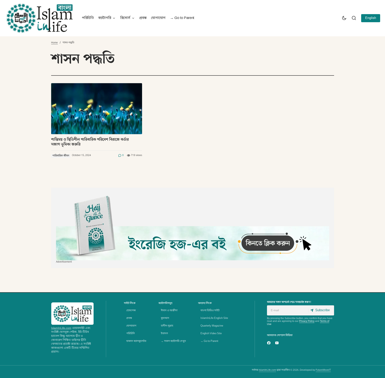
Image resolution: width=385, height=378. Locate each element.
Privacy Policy (306, 321)
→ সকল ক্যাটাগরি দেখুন (173, 341)
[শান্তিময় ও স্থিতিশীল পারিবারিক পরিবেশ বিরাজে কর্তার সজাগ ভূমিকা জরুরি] (96, 108)
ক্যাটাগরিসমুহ (165, 303)
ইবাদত (164, 333)
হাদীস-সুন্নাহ (167, 326)
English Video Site (211, 333)
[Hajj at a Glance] (192, 226)
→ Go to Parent (209, 341)
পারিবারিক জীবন (60, 155)
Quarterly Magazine (211, 326)
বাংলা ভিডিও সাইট (209, 310)
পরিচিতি (130, 333)
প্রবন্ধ (129, 318)
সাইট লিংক (129, 303)
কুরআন (165, 318)
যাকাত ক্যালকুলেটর (136, 341)
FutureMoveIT (323, 370)
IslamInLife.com (61, 328)
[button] (344, 18)
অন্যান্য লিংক (205, 303)
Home (54, 42)
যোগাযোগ (131, 326)
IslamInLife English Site (214, 318)
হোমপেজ (131, 310)
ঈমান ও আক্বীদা (169, 310)
